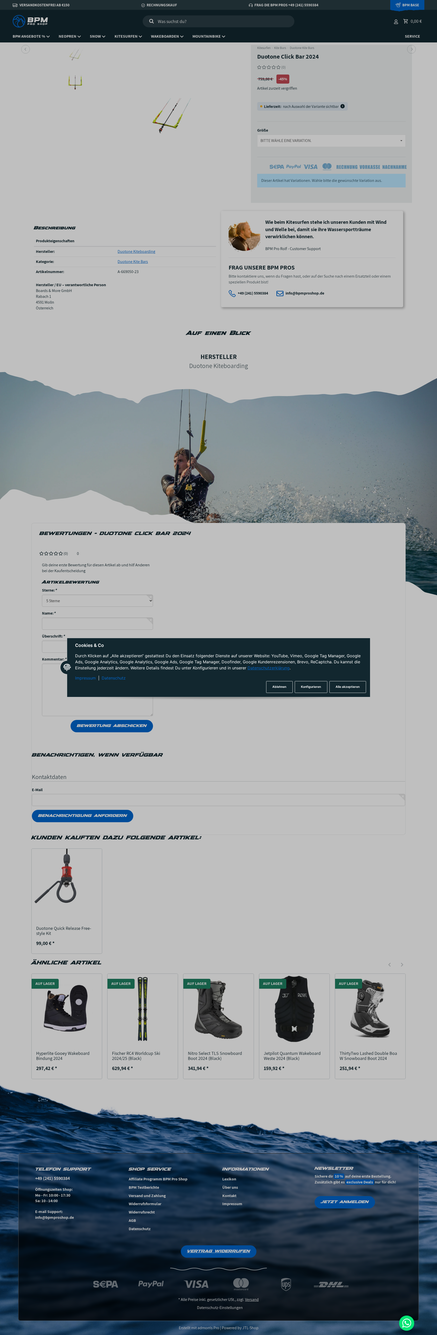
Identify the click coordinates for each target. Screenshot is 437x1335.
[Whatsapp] (406, 1323)
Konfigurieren (311, 687)
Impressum (85, 678)
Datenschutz (114, 678)
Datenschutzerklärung (269, 667)
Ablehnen (279, 687)
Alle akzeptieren (348, 687)
